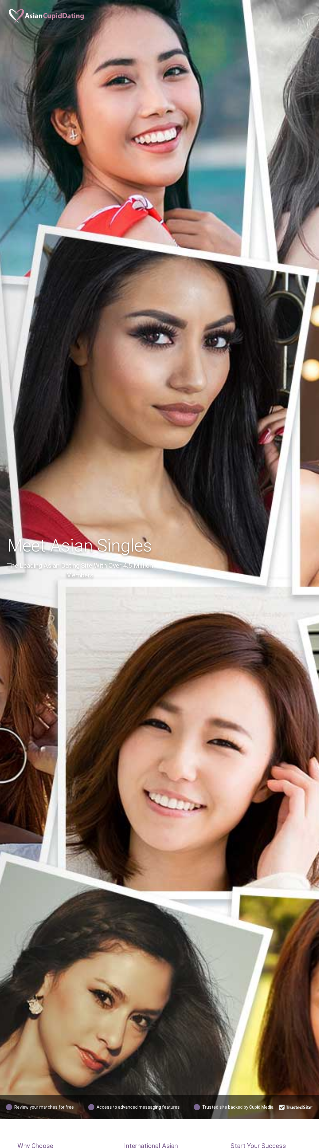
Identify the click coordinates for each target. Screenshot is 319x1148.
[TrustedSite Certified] (296, 1107)
